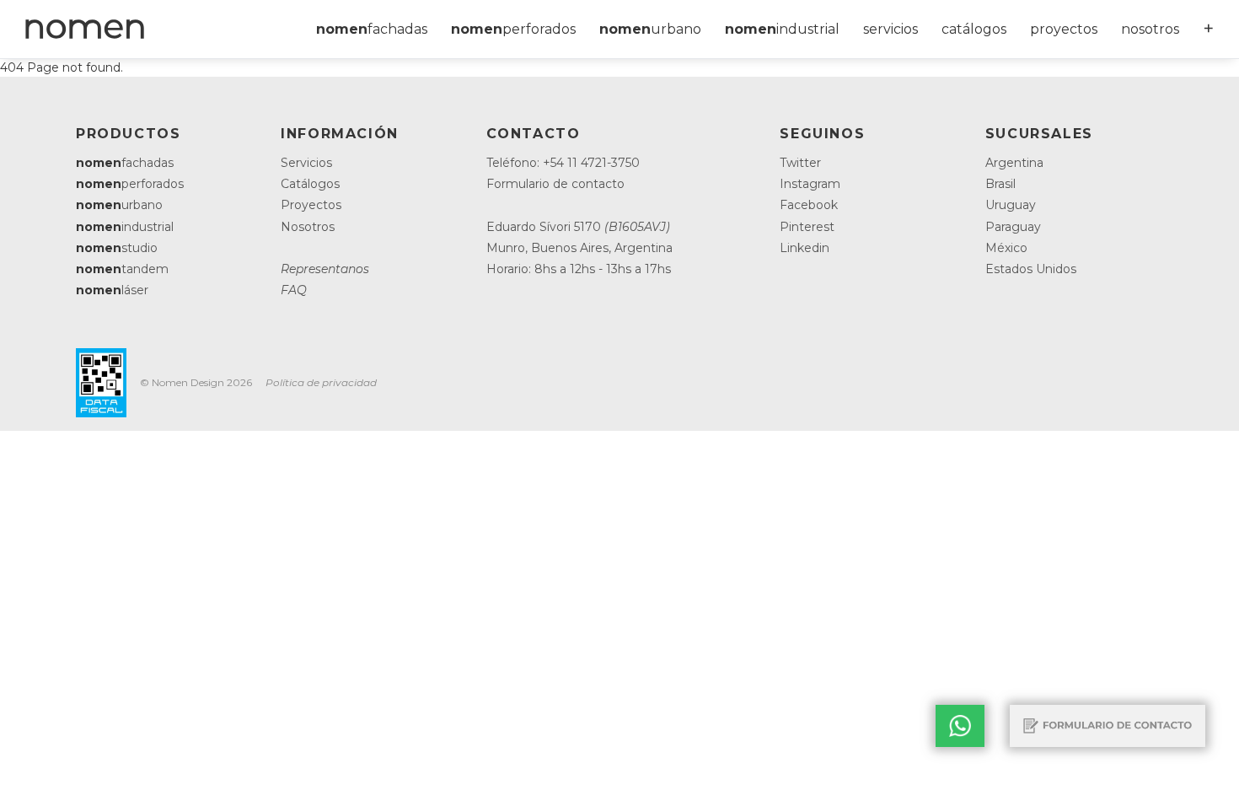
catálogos (973, 29)
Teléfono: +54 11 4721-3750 (563, 162)
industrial (782, 29)
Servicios (306, 162)
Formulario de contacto (555, 183)
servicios (890, 29)
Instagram (810, 183)
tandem (122, 269)
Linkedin (804, 247)
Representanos (325, 269)
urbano (650, 29)
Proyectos (311, 204)
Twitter (800, 162)
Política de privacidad (321, 382)
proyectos (1063, 29)
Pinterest (807, 226)
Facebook (809, 204)
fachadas (371, 29)
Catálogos (310, 183)
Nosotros (308, 226)
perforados (513, 29)
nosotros (1150, 29)
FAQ (294, 290)
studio (117, 247)
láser (112, 290)
